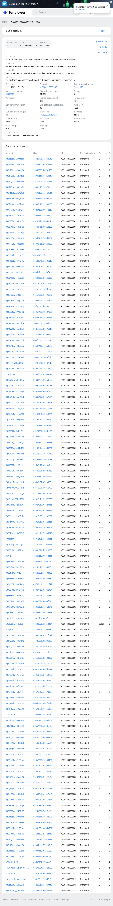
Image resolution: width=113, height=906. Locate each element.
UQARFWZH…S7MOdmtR (15, 244)
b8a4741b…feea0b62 (42, 346)
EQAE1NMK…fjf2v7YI (15, 510)
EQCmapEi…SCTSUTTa (15, 851)
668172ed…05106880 (42, 681)
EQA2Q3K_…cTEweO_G (15, 442)
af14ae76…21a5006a (42, 567)
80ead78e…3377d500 (42, 652)
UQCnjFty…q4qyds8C (15, 170)
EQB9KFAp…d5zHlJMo (15, 567)
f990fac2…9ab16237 (42, 851)
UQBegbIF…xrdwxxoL (15, 335)
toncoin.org (102, 52)
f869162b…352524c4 (42, 624)
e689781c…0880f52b (42, 601)
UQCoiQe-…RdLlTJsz (15, 380)
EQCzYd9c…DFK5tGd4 (15, 527)
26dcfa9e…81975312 (42, 329)
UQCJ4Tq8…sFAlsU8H (15, 278)
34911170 (78, 87)
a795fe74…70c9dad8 (42, 527)
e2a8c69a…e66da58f (42, 828)
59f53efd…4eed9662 (42, 448)
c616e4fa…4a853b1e (42, 221)
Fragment (10, 539)
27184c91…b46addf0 (42, 834)
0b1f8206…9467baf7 (42, 283)
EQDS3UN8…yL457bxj (15, 550)
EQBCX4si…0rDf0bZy (15, 516)
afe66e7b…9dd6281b (42, 578)
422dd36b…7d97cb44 (42, 811)
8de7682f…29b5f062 (42, 561)
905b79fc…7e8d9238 (42, 318)
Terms (5, 899)
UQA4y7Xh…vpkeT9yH (15, 329)
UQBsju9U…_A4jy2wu (15, 885)
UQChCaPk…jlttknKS (15, 255)
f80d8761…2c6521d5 (42, 215)
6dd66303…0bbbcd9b (42, 856)
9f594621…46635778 (42, 612)
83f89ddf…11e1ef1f (42, 584)
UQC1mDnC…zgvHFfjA (15, 323)
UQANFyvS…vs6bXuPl (15, 210)
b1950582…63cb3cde (42, 766)
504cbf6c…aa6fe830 (42, 618)
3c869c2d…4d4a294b (42, 607)
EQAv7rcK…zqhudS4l (15, 505)
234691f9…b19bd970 (42, 335)
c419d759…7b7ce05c (42, 255)
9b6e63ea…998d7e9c (42, 879)
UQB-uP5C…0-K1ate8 (15, 238)
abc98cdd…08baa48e (42, 737)
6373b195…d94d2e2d (42, 805)
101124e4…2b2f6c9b (42, 664)
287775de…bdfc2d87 (42, 686)
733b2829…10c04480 (42, 760)
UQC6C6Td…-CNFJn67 (15, 289)
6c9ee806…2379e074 (42, 266)
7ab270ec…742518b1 (42, 301)
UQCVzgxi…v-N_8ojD (15, 386)
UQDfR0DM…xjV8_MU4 (15, 408)
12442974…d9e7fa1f (42, 635)
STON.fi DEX (12, 715)
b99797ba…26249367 (42, 244)
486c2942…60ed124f (42, 669)
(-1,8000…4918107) (48, 114)
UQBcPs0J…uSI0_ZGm (15, 272)
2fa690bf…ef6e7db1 (42, 794)
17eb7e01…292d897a (42, 442)
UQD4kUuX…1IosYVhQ (15, 215)
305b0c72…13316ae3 (42, 352)
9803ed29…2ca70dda (42, 187)
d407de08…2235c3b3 (42, 437)
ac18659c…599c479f (42, 839)
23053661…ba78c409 (42, 170)
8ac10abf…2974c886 (42, 181)
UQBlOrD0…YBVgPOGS (15, 301)
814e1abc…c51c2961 (42, 817)
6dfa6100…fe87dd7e (42, 459)
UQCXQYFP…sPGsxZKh (15, 249)
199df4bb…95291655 (42, 386)
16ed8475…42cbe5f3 (42, 159)
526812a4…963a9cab (42, 380)
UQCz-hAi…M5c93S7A (15, 363)
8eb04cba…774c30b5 (42, 845)
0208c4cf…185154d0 (42, 369)
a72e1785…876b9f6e (42, 675)
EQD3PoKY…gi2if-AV (15, 425)
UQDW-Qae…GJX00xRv (15, 295)
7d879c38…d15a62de (42, 749)
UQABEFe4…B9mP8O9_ (15, 595)
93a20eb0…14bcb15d (42, 709)
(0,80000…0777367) (48, 87)
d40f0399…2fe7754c (42, 340)
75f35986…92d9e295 (42, 641)
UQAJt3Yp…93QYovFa (15, 187)
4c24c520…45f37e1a (42, 363)
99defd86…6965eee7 (42, 210)
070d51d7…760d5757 (42, 238)
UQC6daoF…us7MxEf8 (15, 437)
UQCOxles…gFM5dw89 (15, 227)
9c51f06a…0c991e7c (42, 295)
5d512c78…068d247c (42, 873)
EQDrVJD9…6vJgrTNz (15, 618)
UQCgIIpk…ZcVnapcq (15, 159)
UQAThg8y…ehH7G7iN (15, 266)
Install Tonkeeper (62, 899)
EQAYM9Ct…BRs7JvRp (15, 607)
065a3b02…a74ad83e (42, 482)
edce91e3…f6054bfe (42, 556)
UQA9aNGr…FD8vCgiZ (15, 346)
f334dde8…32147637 (42, 595)
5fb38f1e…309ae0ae (42, 198)
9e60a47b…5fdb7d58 (42, 397)
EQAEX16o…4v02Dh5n (15, 454)
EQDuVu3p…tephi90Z (15, 459)
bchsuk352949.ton (14, 471)
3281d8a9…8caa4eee (42, 522)
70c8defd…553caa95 (42, 743)
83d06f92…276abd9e (42, 862)
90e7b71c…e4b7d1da (42, 692)
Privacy (14, 899)
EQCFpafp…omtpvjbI (15, 544)
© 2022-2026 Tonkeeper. (100, 899)
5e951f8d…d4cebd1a (42, 539)
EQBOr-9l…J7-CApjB (15, 493)
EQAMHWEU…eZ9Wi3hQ (15, 578)
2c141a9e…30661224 (42, 425)
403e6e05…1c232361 (42, 516)
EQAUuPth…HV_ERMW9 (15, 590)
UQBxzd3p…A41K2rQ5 (15, 193)
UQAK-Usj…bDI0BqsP (15, 352)
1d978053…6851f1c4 (42, 800)
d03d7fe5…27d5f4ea (42, 272)
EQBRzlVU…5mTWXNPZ (15, 522)
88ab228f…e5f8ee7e (42, 726)
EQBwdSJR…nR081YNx (15, 584)
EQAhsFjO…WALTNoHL (15, 488)
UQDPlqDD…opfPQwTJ (15, 261)
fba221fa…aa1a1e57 (42, 715)
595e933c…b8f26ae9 (42, 471)
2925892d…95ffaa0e (42, 249)
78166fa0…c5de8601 (42, 414)
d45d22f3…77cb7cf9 (42, 420)
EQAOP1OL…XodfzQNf (15, 431)
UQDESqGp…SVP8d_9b (15, 312)
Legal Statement (28, 899)
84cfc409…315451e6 (42, 783)
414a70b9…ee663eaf (42, 890)
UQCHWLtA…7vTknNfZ (15, 318)
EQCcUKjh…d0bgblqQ (15, 420)
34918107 (10, 94)
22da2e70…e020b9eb (42, 465)
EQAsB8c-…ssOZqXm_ (15, 612)
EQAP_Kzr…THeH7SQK (15, 499)
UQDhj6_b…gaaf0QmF (15, 397)
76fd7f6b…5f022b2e (42, 777)
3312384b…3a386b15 (42, 261)
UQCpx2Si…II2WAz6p (15, 176)
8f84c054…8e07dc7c (42, 647)
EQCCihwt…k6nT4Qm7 (15, 533)
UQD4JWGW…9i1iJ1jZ (15, 306)
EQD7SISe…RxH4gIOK (15, 448)
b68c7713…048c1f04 (42, 590)
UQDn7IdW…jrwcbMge (15, 232)
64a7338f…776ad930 (42, 868)
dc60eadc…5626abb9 (42, 278)
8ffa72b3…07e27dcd (42, 505)
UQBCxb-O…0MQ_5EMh (15, 340)
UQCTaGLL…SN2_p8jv (15, 369)
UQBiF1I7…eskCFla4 (15, 403)
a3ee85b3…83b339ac (42, 658)
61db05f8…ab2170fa (42, 408)
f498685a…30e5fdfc (42, 357)
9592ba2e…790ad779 (42, 533)
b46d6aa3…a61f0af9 (42, 703)
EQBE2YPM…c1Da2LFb (15, 561)
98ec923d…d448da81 (42, 573)
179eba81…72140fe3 (42, 771)
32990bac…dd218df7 (42, 176)
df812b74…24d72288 (42, 499)
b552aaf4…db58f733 (42, 391)
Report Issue (45, 899)
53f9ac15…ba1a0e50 (42, 306)
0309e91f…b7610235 (42, 550)
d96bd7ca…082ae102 (42, 227)
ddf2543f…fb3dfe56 (42, 431)
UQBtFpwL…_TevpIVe (15, 357)
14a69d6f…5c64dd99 (42, 323)
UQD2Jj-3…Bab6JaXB (15, 181)
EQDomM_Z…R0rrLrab (15, 482)
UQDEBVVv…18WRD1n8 (15, 164)
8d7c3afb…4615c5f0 (42, 493)
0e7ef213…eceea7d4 (42, 732)
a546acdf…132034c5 (42, 232)
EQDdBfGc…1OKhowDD (15, 601)
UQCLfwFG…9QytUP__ (15, 573)
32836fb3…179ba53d (42, 629)
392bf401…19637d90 (42, 312)
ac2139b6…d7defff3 (42, 885)
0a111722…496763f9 (42, 454)
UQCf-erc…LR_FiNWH (15, 204)
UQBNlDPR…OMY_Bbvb (15, 198)
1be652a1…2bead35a (42, 720)
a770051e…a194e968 (42, 544)
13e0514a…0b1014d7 (42, 822)
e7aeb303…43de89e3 (42, 510)
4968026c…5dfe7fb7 (42, 698)
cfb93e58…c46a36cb (42, 193)
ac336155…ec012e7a (42, 164)
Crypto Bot (11, 374)
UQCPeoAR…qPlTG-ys (15, 391)
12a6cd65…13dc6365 (42, 754)
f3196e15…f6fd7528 (42, 289)
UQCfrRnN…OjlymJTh (15, 414)
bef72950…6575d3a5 (42, 403)
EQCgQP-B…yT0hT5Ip (15, 635)
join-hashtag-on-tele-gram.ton (17, 868)
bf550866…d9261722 (42, 488)
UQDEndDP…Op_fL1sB (15, 283)
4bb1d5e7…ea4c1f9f (42, 788)
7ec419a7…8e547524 (42, 476)
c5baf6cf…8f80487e (42, 374)
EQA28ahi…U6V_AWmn (15, 476)
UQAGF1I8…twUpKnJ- (15, 221)
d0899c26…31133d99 (42, 204)
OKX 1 (8, 556)
